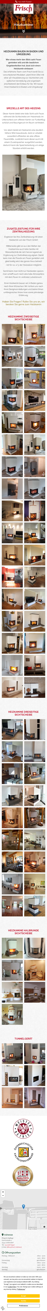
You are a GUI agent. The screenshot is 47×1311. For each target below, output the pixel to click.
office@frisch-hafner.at (14, 1247)
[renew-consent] (2, 1308)
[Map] (23, 1209)
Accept (23, 1296)
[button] (23, 19)
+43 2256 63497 (25, 1)
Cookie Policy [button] (12, 1287)
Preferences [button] (21, 1289)
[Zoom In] (3, 1192)
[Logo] (23, 9)
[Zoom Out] (3, 1195)
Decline (23, 1301)
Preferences (23, 1306)
